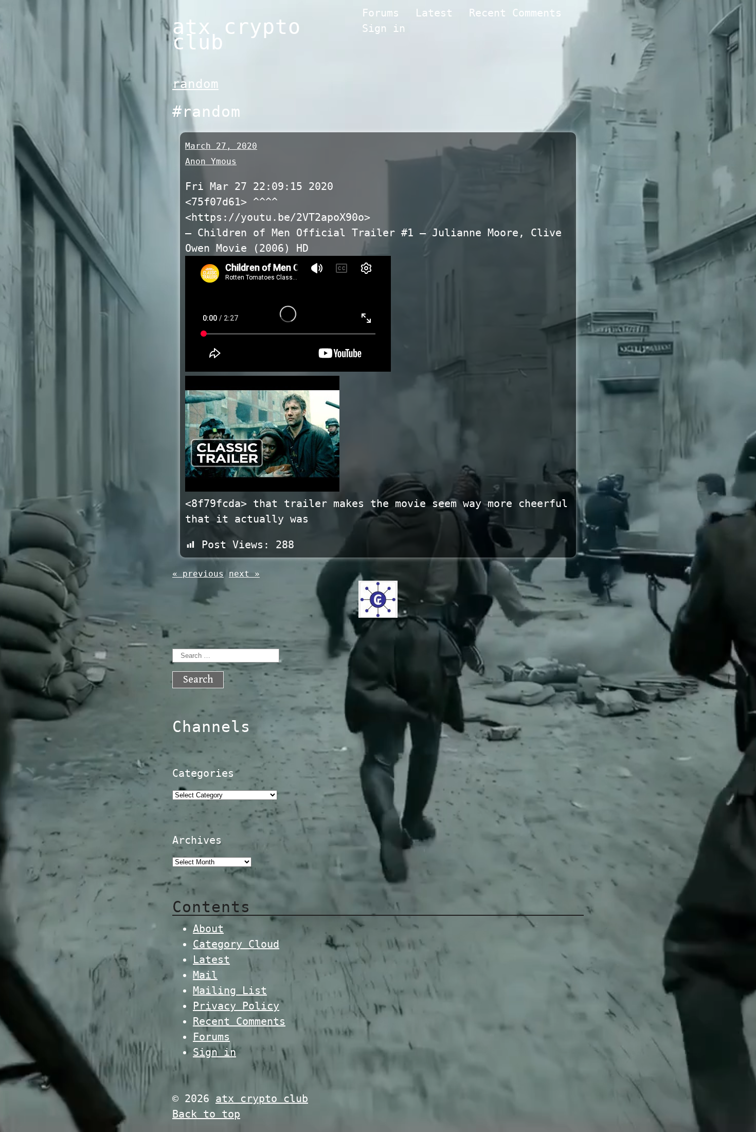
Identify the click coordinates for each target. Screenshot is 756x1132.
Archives (197, 840)
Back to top (206, 1114)
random (195, 84)
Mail (205, 975)
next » (244, 574)
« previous (198, 574)
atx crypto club (236, 34)
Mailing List (230, 990)
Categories (203, 773)
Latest (434, 13)
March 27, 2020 (221, 146)
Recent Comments (515, 13)
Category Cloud (236, 944)
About (208, 928)
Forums (380, 13)
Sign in (383, 28)
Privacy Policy (236, 1006)
